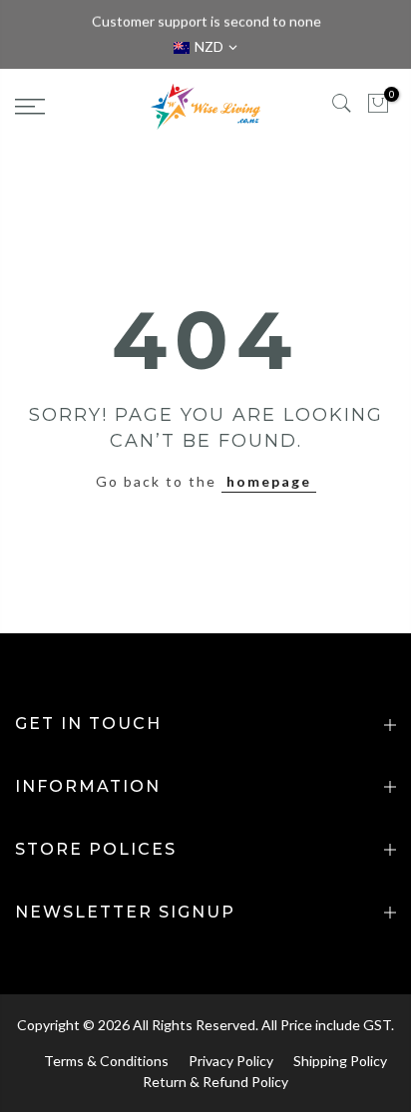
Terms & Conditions (106, 1060)
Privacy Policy (231, 1060)
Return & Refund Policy (215, 1081)
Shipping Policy (340, 1060)
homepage (268, 481)
